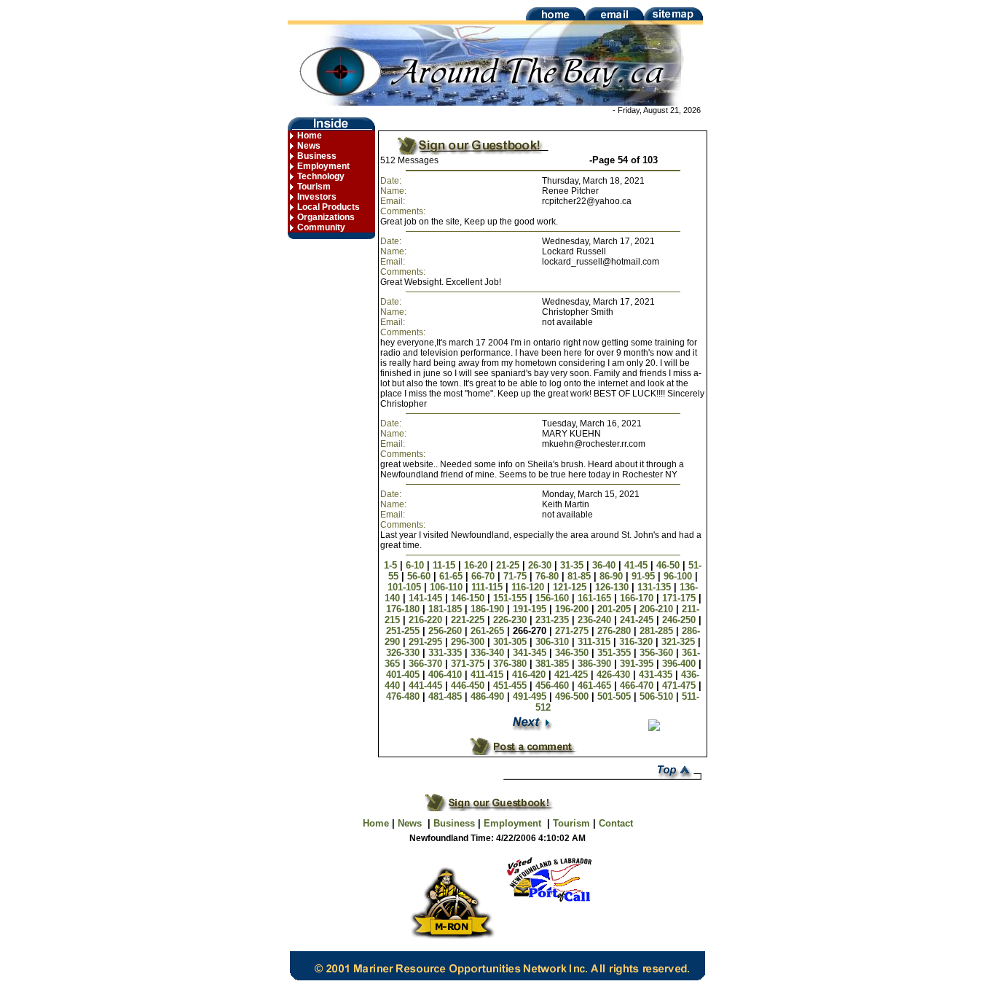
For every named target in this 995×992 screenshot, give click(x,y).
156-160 (553, 598)
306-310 (553, 641)
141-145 (427, 598)
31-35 (573, 565)
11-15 (445, 565)
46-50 (669, 565)
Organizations (326, 217)
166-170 (638, 598)
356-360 (658, 652)
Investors (317, 197)
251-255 (404, 630)
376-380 (511, 663)
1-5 (392, 565)
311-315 (595, 641)
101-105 (406, 587)
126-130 (613, 587)
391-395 (638, 663)
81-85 (580, 576)
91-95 (645, 576)
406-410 (446, 674)
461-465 (596, 685)
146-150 (469, 598)
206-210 (658, 609)
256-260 (446, 630)
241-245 (638, 619)
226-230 (511, 619)
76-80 (548, 576)
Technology (321, 176)
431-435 (657, 674)
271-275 (573, 630)
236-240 (596, 619)
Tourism (314, 186)
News (308, 146)
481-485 (446, 696)
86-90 (612, 576)
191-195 (531, 609)
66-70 (484, 576)
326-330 (404, 652)
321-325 (679, 641)
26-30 (541, 565)
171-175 (680, 598)
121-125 (571, 587)
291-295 (427, 641)
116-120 (529, 587)
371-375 (469, 663)
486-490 (489, 696)
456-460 (553, 685)
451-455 (511, 685)
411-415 (488, 674)
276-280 (615, 630)
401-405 (404, 674)
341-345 (531, 652)
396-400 (680, 663)
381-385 (553, 663)
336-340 (489, 652)
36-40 (605, 565)
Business (317, 156)
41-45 (637, 565)
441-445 (427, 685)
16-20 (477, 565)
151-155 (511, 598)
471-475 (680, 685)
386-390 (596, 663)
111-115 (488, 587)
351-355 (615, 652)
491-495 (531, 696)
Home (309, 135)
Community (321, 227)
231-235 (553, 619)
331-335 (446, 652)
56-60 (420, 576)
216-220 (427, 619)
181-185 (446, 609)
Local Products (328, 207)
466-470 (638, 685)
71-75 (516, 576)
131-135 (655, 587)
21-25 (509, 565)
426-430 (615, 674)
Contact (616, 823)
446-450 (469, 685)
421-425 (572, 674)
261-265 (489, 630)
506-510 (658, 696)
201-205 (615, 609)
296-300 (469, 641)
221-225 (469, 619)
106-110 (447, 587)
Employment (323, 166)
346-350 (573, 652)
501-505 (615, 696)
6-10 (416, 565)
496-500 (573, 696)
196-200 (573, 609)
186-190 (489, 609)
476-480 (404, 696)
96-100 (679, 576)
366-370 (427, 663)
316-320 (637, 641)
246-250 (680, 619)
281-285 (658, 630)
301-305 (511, 641)
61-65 (452, 576)
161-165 (596, 598)
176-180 (404, 609)
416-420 (530, 674)
